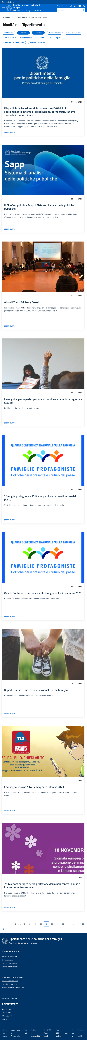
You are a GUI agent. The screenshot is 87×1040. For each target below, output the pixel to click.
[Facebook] (66, 5)
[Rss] (83, 5)
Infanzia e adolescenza (10, 980)
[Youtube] (79, 5)
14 (57, 924)
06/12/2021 (76, 490)
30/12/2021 (76, 102)
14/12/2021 (76, 296)
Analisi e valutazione (9, 956)
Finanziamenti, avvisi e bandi (12, 977)
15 (63, 924)
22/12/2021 (76, 199)
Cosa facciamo (7, 1012)
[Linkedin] (74, 5)
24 (77, 924)
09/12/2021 (76, 393)
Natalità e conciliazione (10, 966)
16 (68, 924)
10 (35, 924)
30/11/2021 (76, 683)
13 (52, 924)
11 (41, 924)
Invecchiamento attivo (10, 984)
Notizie (4, 1019)
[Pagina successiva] (4, 929)
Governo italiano (8, 2)
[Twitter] (70, 5)
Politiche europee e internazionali (14, 987)
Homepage (6, 17)
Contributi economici (9, 963)
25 (83, 924)
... (13, 17)
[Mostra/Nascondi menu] (3, 8)
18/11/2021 (76, 780)
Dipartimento (6, 1009)
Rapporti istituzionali (9, 998)
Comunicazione (21, 17)
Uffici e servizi (7, 1016)
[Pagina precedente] (4, 923)
